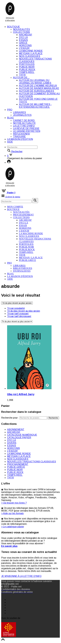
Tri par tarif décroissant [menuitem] (19, 316)
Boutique (13, 26)
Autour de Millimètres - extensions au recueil (35, 105)
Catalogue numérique (22, 435)
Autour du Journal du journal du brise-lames (35, 81)
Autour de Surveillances (36, 91)
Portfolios (26, 64)
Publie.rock (27, 69)
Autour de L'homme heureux (38, 85)
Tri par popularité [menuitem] (16, 308)
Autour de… (21, 77)
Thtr (22, 75)
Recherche (53, 418)
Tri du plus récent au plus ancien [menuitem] (23, 311)
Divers (11, 443)
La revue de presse (26, 128)
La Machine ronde (31, 51)
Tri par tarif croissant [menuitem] (18, 313)
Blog (10, 117)
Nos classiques (29, 56)
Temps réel (26, 72)
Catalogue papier (19, 437)
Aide (10, 142)
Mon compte (15, 206)
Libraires (19, 112)
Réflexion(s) (21, 134)
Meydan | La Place (30, 53)
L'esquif (24, 48)
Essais (23, 40)
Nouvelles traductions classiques (31, 461)
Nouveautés (21, 29)
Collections (21, 32)
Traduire (19, 136)
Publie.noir (26, 67)
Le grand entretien (26, 131)
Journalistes (22, 115)
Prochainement (23, 214)
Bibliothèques (22, 268)
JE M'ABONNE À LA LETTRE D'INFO (21, 576)
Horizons (25, 45)
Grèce (23, 42)
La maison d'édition (20, 139)
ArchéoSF (25, 34)
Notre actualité (24, 123)
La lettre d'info (24, 125)
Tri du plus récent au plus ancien (17, 303)
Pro (9, 109)
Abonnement (15, 429)
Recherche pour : (10, 417)
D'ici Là (23, 37)
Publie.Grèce (27, 260)
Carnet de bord (24, 120)
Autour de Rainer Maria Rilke (39, 88)
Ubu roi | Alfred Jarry (20, 394)
